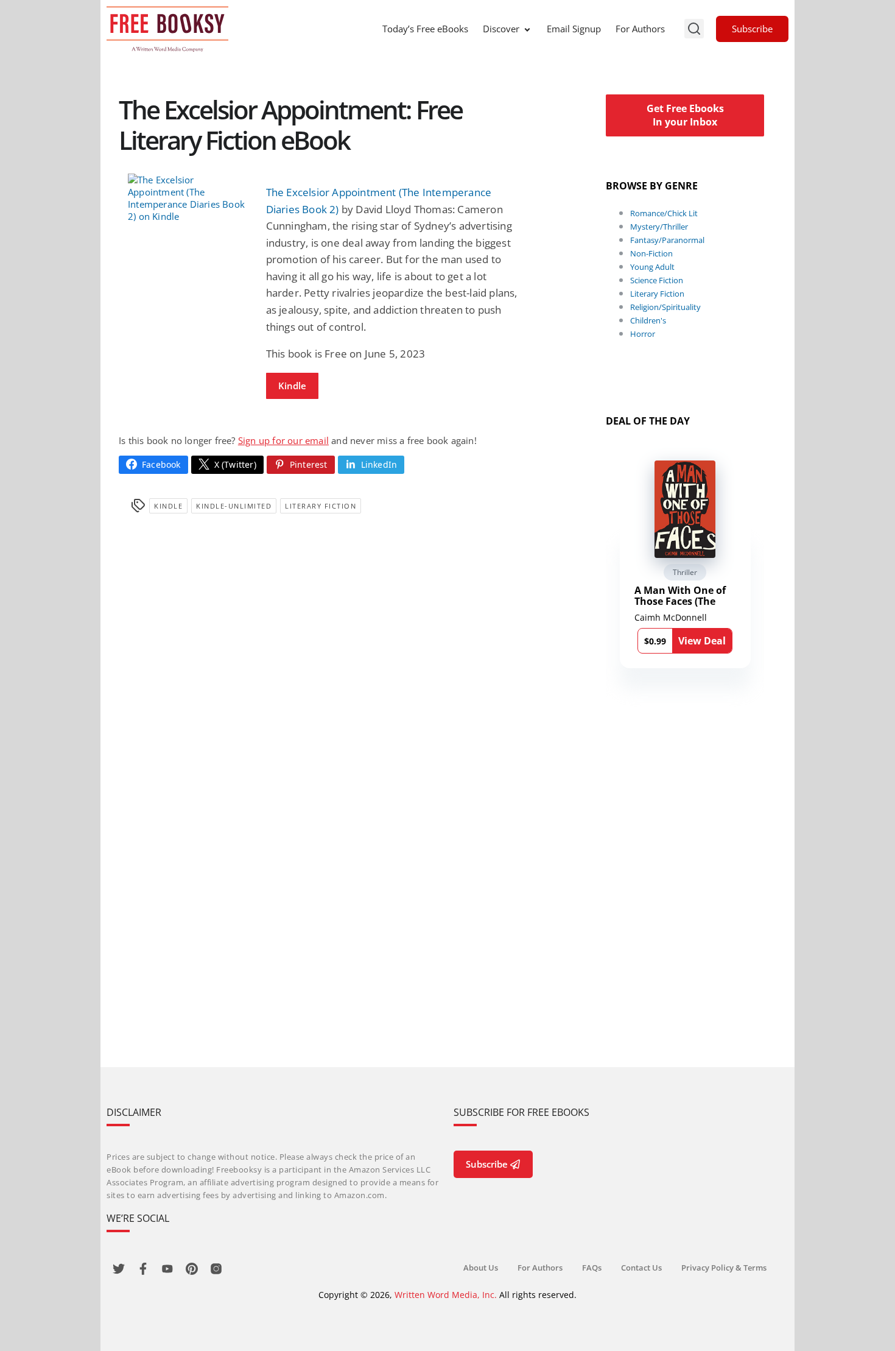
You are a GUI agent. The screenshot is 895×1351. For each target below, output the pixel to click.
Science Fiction (656, 280)
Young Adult (652, 266)
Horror (642, 333)
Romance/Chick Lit (664, 213)
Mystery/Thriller (659, 226)
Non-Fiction (651, 253)
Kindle (292, 385)
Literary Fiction (320, 505)
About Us (480, 1267)
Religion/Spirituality (665, 307)
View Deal (702, 640)
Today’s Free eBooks (425, 29)
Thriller (685, 572)
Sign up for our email (283, 440)
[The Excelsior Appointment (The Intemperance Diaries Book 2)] (188, 198)
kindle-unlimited (234, 505)
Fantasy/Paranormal (667, 240)
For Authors (640, 29)
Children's (648, 320)
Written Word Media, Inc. (446, 1294)
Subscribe (752, 29)
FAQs (592, 1267)
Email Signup (574, 29)
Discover (501, 29)
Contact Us (641, 1267)
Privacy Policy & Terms (724, 1267)
